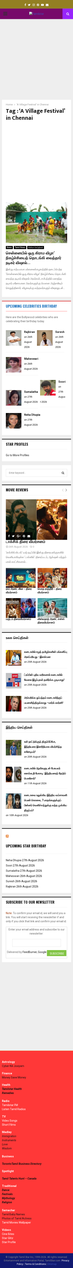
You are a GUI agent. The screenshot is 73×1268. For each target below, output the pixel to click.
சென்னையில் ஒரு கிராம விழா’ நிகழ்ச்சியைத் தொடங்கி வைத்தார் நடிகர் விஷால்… (33, 258)
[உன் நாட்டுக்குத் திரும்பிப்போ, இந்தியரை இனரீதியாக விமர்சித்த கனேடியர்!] (13, 754)
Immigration (9, 1136)
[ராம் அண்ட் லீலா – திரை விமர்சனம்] (21, 578)
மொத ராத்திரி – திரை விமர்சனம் (50, 591)
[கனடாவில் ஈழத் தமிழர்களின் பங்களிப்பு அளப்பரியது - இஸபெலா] (13, 664)
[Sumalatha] (13, 404)
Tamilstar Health (12, 1088)
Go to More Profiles (17, 455)
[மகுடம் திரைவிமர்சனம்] (21, 608)
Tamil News (20, 247)
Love (5, 1144)
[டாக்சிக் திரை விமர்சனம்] (36, 519)
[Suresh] (45, 344)
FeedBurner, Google (35, 952)
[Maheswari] (13, 371)
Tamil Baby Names (13, 1214)
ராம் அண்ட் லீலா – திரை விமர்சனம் (19, 591)
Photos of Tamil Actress (17, 1218)
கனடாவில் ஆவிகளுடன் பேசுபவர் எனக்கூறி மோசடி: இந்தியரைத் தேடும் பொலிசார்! (45, 773)
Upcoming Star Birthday (26, 845)
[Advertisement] (36, 59)
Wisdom (7, 1148)
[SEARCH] (63, 473)
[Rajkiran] (13, 344)
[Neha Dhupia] (13, 427)
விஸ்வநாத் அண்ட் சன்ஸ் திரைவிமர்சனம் (51, 621)
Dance (5, 1190)
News (9, 247)
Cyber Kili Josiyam (13, 1066)
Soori (62, 381)
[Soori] (48, 394)
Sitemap (52, 1264)
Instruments (9, 1140)
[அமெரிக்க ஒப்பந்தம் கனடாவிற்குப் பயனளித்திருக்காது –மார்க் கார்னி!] (13, 710)
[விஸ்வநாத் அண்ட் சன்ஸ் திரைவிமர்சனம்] (52, 608)
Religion (7, 1202)
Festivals (7, 1194)
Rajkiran (29, 331)
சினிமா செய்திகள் (35, 247)
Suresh (59, 331)
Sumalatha (31, 391)
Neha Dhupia (32, 414)
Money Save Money (14, 1077)
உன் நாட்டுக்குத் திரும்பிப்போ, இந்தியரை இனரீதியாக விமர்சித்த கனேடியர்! (43, 746)
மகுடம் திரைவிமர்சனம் (18, 619)
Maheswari (31, 358)
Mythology (8, 1198)
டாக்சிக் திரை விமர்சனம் (25, 541)
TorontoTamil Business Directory (21, 1163)
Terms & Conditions (35, 1264)
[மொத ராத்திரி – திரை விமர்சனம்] (52, 578)
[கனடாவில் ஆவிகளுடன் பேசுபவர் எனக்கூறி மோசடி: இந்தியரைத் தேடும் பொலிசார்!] (13, 781)
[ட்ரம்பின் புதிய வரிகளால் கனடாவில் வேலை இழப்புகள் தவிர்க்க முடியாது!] (13, 687)
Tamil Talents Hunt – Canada (19, 1178)
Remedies (8, 1093)
